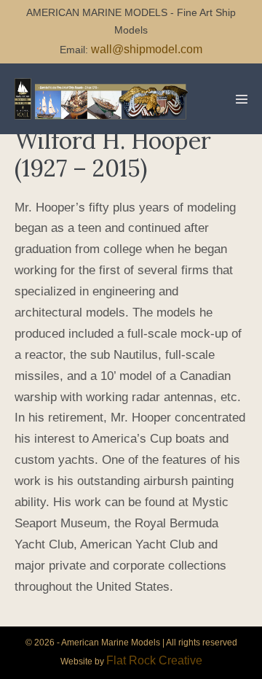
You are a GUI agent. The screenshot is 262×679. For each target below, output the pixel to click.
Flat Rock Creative (154, 660)
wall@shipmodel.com (146, 49)
